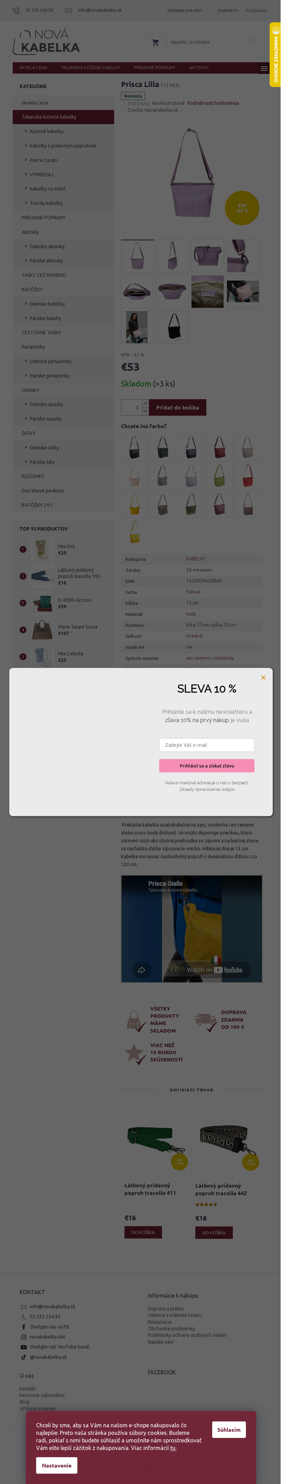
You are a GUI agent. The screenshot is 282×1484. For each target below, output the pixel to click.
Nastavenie (57, 1465)
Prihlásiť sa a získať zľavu (207, 766)
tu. (173, 1448)
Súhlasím (229, 1429)
